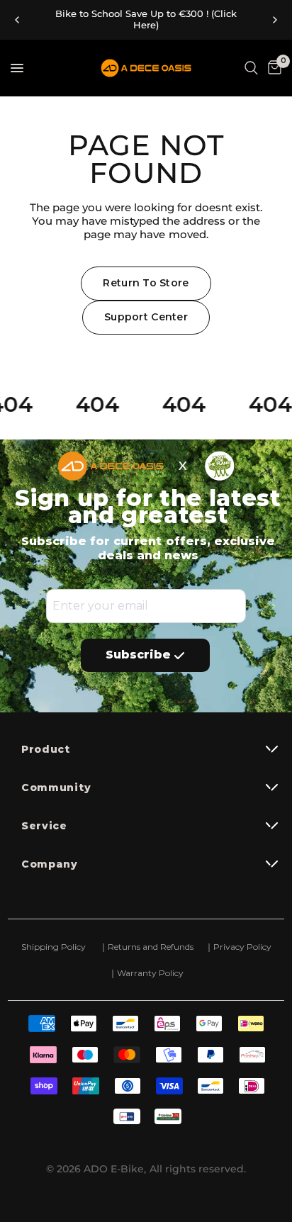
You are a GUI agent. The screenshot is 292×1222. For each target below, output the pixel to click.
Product (45, 749)
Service (44, 826)
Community (56, 787)
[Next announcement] (275, 20)
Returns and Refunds (150, 946)
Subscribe (138, 654)
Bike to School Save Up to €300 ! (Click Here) (146, 19)
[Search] (251, 68)
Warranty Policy (150, 973)
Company (49, 864)
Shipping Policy (53, 946)
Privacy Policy (242, 946)
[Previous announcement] (17, 20)
